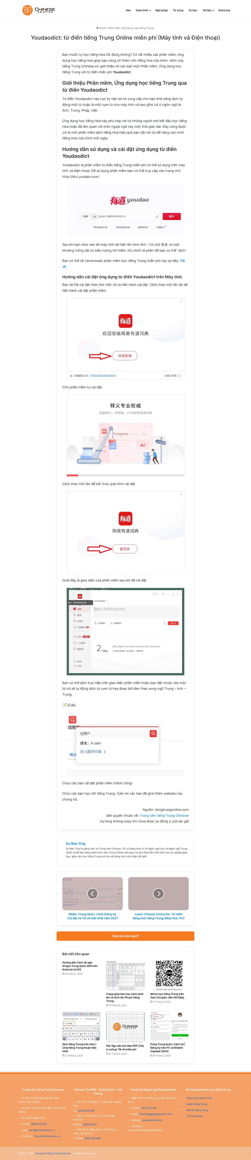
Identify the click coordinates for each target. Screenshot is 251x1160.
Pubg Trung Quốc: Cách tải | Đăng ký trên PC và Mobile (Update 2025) (167, 1048)
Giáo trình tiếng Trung (199, 1097)
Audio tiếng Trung (197, 1104)
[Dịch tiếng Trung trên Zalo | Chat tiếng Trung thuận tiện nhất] (81, 1026)
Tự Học (193, 10)
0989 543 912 (39, 1123)
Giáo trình (142, 10)
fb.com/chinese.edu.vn (47, 1136)
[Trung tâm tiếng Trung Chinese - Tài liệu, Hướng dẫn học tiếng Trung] (38, 10)
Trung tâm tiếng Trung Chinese (164, 815)
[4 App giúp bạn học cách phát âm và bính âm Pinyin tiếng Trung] (125, 975)
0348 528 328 (86, 1110)
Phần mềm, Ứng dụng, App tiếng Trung (130, 28)
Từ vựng (178, 10)
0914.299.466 (93, 1138)
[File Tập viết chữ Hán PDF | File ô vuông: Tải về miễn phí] (125, 1026)
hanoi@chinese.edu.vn (42, 1130)
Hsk (128, 10)
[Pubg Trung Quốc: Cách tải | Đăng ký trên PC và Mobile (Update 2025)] (169, 1026)
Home (102, 28)
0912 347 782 (149, 1107)
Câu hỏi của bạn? (125, 936)
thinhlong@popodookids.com (155, 1114)
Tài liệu (206, 10)
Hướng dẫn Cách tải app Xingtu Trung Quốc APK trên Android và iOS (80, 966)
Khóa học (224, 10)
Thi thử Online (195, 1116)
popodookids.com (152, 1120)
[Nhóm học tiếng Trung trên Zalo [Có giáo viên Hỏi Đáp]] (169, 975)
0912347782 (90, 1124)
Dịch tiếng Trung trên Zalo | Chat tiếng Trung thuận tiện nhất (79, 1048)
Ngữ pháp (161, 10)
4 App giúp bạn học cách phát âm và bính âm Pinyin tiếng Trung (124, 997)
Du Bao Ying (75, 843)
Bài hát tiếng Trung (197, 1110)
